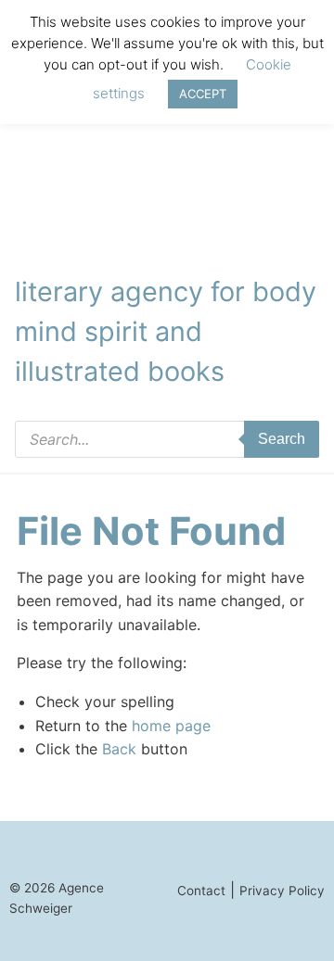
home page (171, 725)
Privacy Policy (282, 890)
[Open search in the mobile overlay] (167, 439)
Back (119, 749)
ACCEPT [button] (202, 93)
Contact (201, 890)
